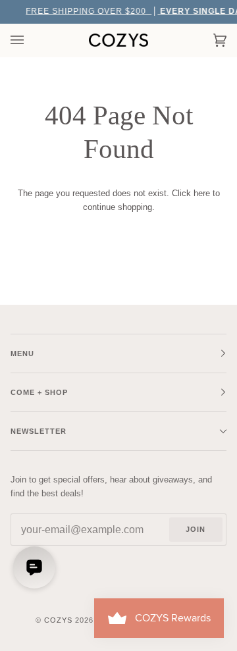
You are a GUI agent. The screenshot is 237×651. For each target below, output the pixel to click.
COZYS (58, 620)
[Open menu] (30, 40)
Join (195, 529)
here (202, 193)
